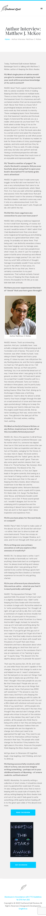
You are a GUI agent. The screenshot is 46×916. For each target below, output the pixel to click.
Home (7, 39)
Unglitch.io (23, 909)
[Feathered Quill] (23, 889)
